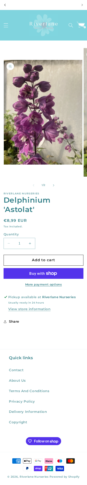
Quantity (11, 234)
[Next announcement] (82, 5)
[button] (6, 25)
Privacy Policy (22, 401)
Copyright (18, 422)
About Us (17, 381)
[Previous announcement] (5, 5)
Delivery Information (28, 412)
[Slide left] (33, 185)
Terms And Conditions (29, 391)
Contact (16, 370)
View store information (29, 309)
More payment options (43, 284)
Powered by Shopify (65, 476)
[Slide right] (53, 185)
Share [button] (14, 322)
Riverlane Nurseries (35, 476)
